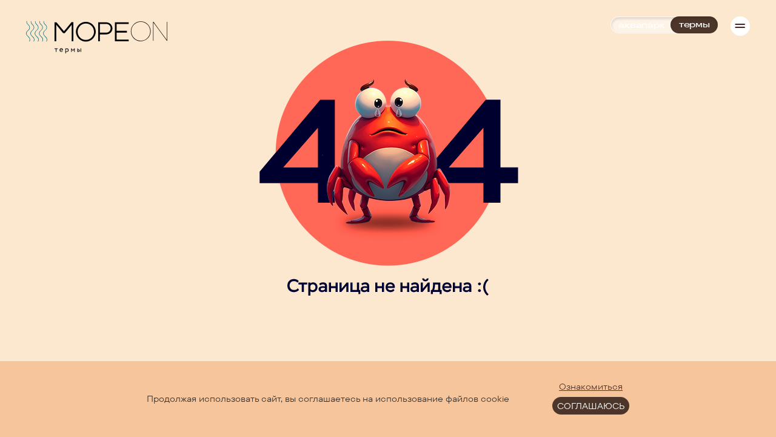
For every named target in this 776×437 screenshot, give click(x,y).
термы (694, 24)
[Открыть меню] (740, 26)
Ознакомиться (591, 387)
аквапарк (641, 25)
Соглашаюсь (590, 406)
